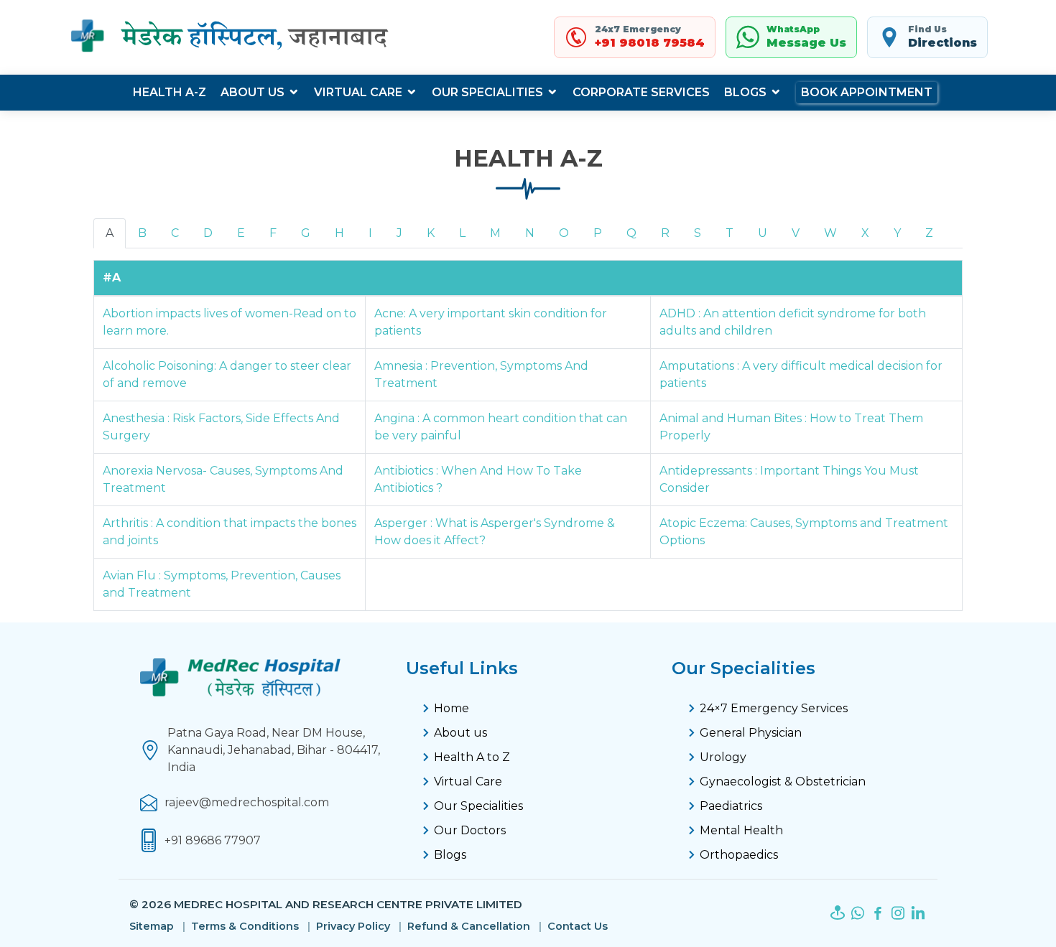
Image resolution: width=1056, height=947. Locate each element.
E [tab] (241, 233)
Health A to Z (472, 757)
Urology (723, 757)
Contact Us (577, 926)
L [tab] (462, 233)
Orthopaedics (739, 855)
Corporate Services (641, 92)
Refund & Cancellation (468, 926)
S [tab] (697, 233)
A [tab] (110, 233)
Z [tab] (929, 233)
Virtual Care (358, 92)
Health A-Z (169, 92)
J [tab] (399, 233)
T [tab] (729, 233)
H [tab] (339, 233)
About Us (252, 92)
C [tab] (175, 233)
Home (451, 708)
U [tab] (762, 233)
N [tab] (529, 233)
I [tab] (370, 233)
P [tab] (597, 233)
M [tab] (495, 233)
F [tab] (273, 233)
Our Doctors (470, 830)
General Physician (751, 733)
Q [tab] (631, 233)
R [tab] (665, 233)
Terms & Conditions (245, 926)
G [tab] (305, 233)
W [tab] (830, 233)
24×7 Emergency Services (774, 708)
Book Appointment (866, 92)
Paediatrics (731, 806)
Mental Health (741, 830)
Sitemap (151, 926)
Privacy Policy (353, 926)
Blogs (745, 92)
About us (460, 733)
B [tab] (142, 233)
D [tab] (208, 233)
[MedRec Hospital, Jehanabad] (231, 37)
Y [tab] (897, 233)
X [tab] (865, 233)
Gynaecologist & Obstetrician (783, 781)
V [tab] (796, 233)
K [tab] (431, 233)
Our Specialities (487, 92)
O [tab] (564, 233)
